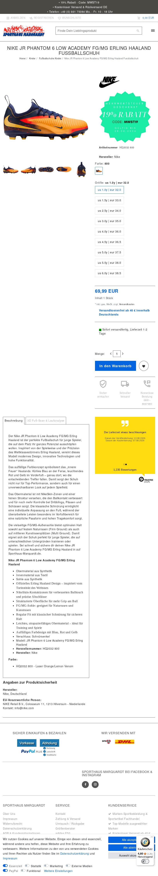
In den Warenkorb (115, 365)
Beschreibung (14, 420)
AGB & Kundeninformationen (21, 833)
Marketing (56, 866)
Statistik (36, 866)
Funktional (33, 871)
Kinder (32, 58)
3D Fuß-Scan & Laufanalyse (45, 420)
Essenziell (15, 866)
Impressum (10, 819)
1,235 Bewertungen (125, 469)
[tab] (13, 420)
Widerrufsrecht (12, 823)
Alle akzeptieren (131, 840)
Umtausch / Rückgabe (69, 823)
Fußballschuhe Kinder (49, 58)
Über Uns (9, 814)
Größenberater (65, 828)
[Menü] (152, 837)
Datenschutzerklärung (17, 828)
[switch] (145, 861)
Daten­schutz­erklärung (74, 853)
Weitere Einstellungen (58, 871)
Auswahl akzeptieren (131, 855)
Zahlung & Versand (68, 819)
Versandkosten (126, 304)
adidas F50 (62, 833)
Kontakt (60, 814)
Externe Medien (82, 866)
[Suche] (138, 31)
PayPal (13, 871)
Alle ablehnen (131, 847)
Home (22, 58)
